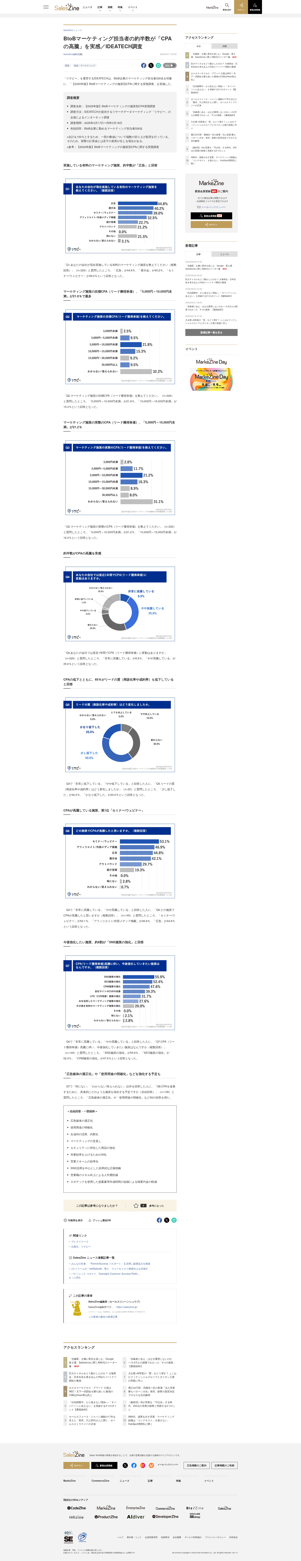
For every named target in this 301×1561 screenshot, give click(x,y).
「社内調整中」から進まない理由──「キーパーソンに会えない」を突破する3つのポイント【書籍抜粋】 (93, 1405)
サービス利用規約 (193, 1537)
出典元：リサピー (81, 1246)
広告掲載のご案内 (196, 1465)
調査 (67, 65)
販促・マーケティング (84, 65)
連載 (110, 7)
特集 (120, 7)
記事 (100, 7)
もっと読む (75, 1277)
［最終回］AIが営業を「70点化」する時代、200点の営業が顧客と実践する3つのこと (151, 1405)
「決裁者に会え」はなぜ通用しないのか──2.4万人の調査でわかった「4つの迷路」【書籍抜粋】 (152, 1362)
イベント (133, 7)
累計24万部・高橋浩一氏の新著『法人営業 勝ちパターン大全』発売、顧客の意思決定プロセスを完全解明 (151, 1391)
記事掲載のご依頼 (224, 1465)
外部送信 (233, 1537)
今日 (198, 46)
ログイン (213, 224)
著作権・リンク (134, 1537)
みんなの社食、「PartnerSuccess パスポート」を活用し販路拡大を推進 (110, 1263)
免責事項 (165, 1537)
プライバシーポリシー (215, 1537)
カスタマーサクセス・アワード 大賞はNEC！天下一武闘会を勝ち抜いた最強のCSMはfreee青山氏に (91, 1391)
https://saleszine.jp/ (126, 1307)
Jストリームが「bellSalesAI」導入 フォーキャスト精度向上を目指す (109, 1268)
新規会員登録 (212, 215)
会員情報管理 (151, 1537)
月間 (224, 46)
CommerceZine (100, 1480)
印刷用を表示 (75, 1220)
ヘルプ (120, 1537)
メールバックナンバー (213, 207)
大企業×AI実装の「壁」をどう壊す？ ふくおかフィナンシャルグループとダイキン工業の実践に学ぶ (152, 1376)
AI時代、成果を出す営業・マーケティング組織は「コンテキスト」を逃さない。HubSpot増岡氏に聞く (151, 1420)
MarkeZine (69, 1480)
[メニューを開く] (46, 7)
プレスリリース (79, 1241)
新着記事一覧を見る (211, 332)
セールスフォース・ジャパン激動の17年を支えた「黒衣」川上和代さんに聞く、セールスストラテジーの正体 (92, 1420)
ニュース (87, 7)
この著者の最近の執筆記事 (103, 1316)
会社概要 (177, 1537)
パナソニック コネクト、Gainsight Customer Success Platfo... (105, 1273)
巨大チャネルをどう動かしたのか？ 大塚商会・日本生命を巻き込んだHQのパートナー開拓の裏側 (93, 1376)
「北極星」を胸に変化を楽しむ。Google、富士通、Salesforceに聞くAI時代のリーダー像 (93, 1362)
